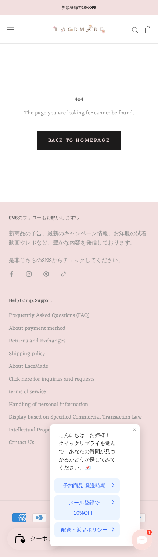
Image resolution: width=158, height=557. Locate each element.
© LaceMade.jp (79, 476)
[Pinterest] (46, 274)
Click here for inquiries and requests (51, 380)
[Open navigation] (10, 29)
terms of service (27, 392)
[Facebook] (11, 274)
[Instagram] (29, 274)
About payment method (37, 329)
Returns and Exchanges (37, 341)
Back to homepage (79, 140)
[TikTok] (63, 274)
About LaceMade (28, 367)
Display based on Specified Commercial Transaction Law (75, 417)
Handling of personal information (48, 405)
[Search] (135, 30)
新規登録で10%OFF (79, 7)
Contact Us (21, 443)
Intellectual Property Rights (41, 430)
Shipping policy (27, 354)
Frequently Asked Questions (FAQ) (49, 316)
